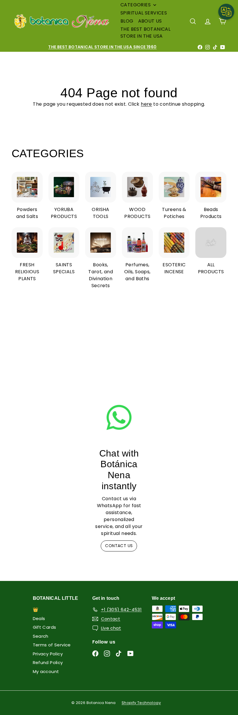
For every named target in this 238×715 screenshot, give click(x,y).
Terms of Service (52, 645)
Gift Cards (44, 627)
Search (40, 636)
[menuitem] (138, 4)
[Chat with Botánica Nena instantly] (119, 417)
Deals (39, 618)
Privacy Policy (48, 654)
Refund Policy (48, 662)
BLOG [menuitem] (127, 21)
